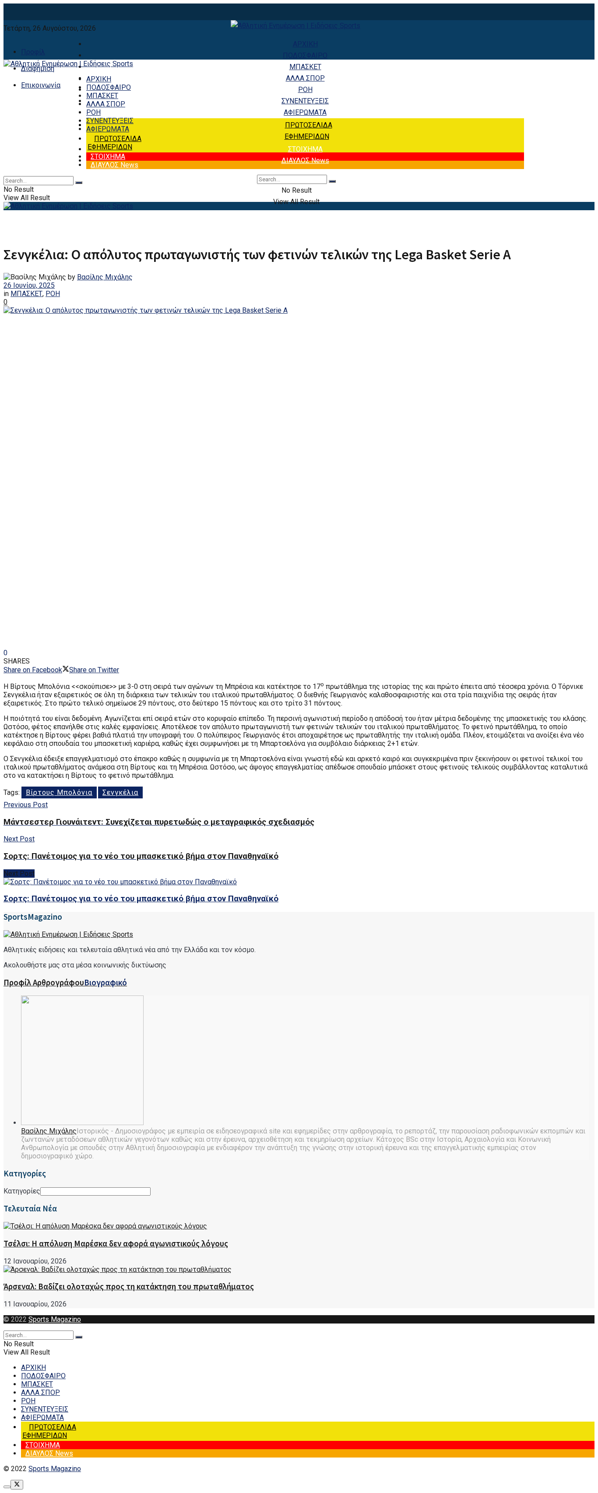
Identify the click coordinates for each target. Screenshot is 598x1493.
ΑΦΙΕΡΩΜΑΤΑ (305, 112)
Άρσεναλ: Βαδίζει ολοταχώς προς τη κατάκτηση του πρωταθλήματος (129, 1286)
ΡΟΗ (305, 89)
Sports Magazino (54, 1319)
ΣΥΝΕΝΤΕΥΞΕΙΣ (305, 101)
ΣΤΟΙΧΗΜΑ (305, 149)
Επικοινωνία (40, 85)
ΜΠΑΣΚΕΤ (305, 67)
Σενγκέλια (120, 792)
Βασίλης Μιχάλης (105, 277)
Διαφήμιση (37, 68)
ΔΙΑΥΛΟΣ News (305, 160)
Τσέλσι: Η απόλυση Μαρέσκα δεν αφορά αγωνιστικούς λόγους (116, 1244)
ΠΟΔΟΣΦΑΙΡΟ (305, 55)
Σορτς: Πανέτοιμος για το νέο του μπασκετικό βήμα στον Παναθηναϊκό (141, 899)
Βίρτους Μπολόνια (59, 792)
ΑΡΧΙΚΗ (305, 44)
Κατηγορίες (22, 1191)
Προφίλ (33, 52)
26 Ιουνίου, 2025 (29, 285)
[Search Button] (332, 181)
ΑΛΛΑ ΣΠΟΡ (305, 78)
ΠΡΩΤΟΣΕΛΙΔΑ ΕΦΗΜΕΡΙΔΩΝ (114, 142)
